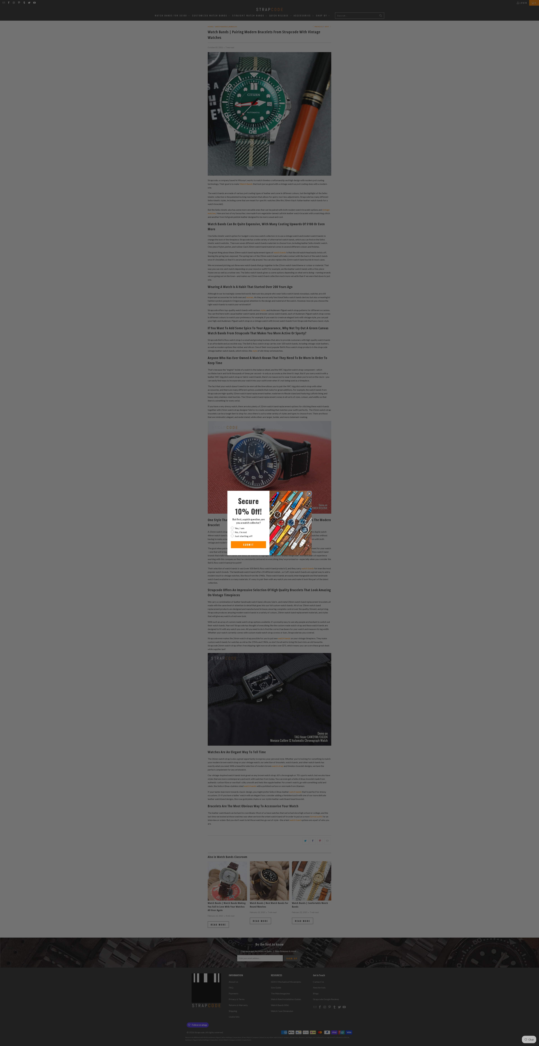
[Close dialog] (309, 493)
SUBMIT (248, 544)
